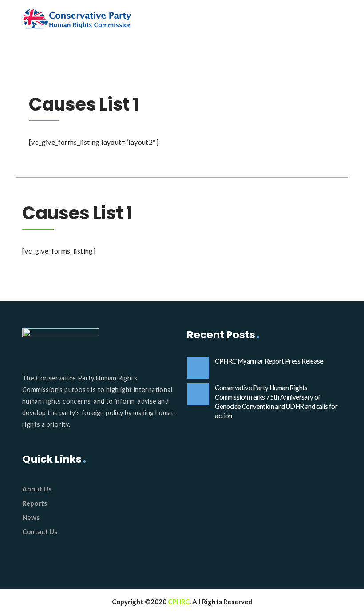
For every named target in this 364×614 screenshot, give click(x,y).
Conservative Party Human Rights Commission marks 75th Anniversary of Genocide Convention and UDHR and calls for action (276, 402)
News (31, 517)
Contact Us (39, 531)
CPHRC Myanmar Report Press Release (269, 361)
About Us (36, 489)
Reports (34, 503)
